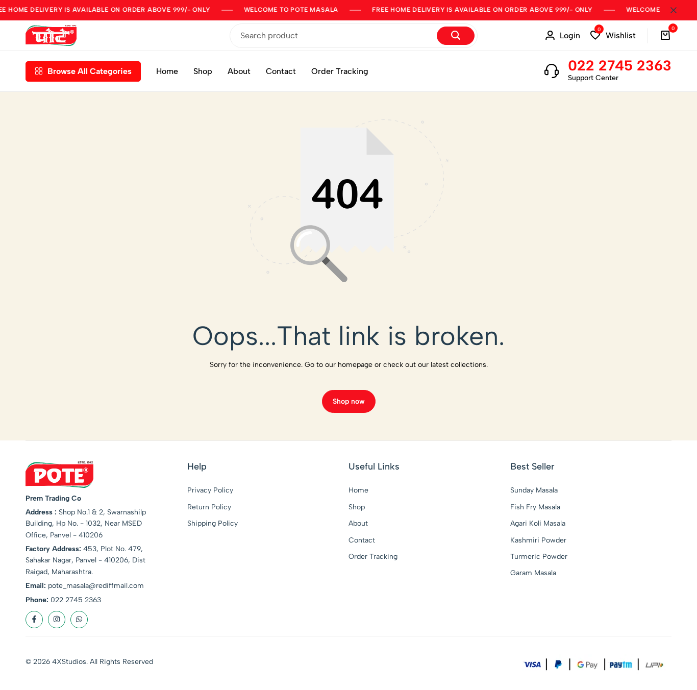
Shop (202, 71)
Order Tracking (339, 71)
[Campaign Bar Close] (678, 10)
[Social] (34, 619)
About (239, 71)
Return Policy (209, 507)
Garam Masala (533, 573)
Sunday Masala (534, 490)
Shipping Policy (212, 523)
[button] (613, 35)
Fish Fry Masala (535, 507)
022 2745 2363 (619, 65)
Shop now (349, 401)
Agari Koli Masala (537, 523)
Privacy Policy (210, 490)
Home (167, 71)
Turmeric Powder (538, 556)
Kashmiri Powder (538, 540)
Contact (281, 71)
